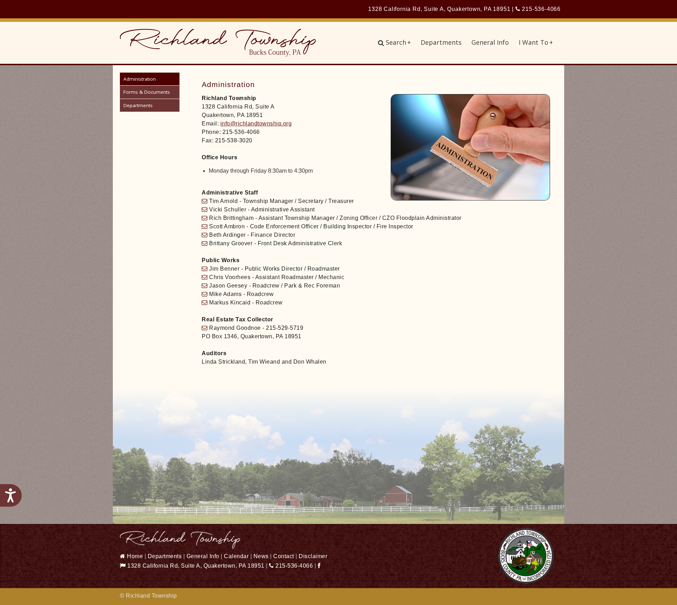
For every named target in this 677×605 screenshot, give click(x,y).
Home (134, 556)
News (261, 556)
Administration (139, 79)
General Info (490, 42)
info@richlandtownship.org (256, 123)
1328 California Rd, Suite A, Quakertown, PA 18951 (195, 566)
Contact (283, 556)
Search (398, 42)
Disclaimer (313, 556)
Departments (441, 42)
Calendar (236, 556)
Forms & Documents (146, 92)
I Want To (536, 42)
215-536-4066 (540, 9)
